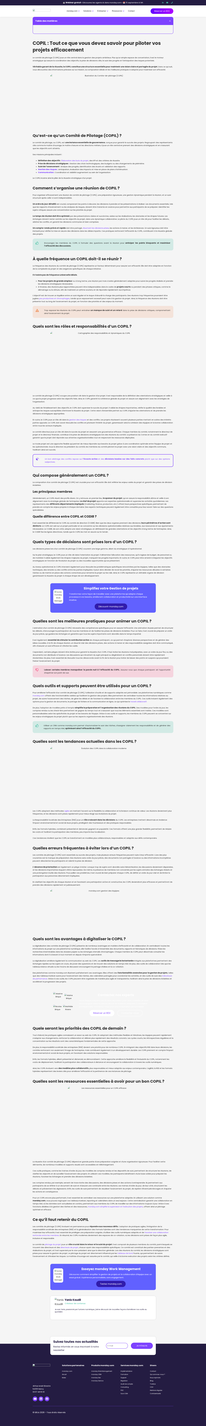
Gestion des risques (47, 169)
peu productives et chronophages (54, 298)
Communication (46, 172)
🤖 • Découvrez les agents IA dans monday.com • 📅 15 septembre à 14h (103, 2)
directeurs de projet (69, 1247)
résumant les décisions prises (96, 228)
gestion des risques (77, 419)
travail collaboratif (138, 701)
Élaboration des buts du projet (75, 160)
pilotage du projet (53, 1244)
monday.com (38, 695)
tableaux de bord (125, 1253)
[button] (170, 21)
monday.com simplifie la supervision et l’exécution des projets (115, 1206)
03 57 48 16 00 (39, 1392)
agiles (67, 811)
